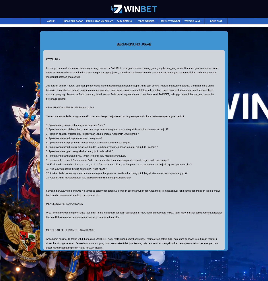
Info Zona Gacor (74, 21)
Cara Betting (124, 21)
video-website (146, 21)
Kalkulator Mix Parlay (99, 21)
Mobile (51, 21)
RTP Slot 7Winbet (170, 21)
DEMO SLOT (216, 21)
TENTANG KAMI (192, 21)
